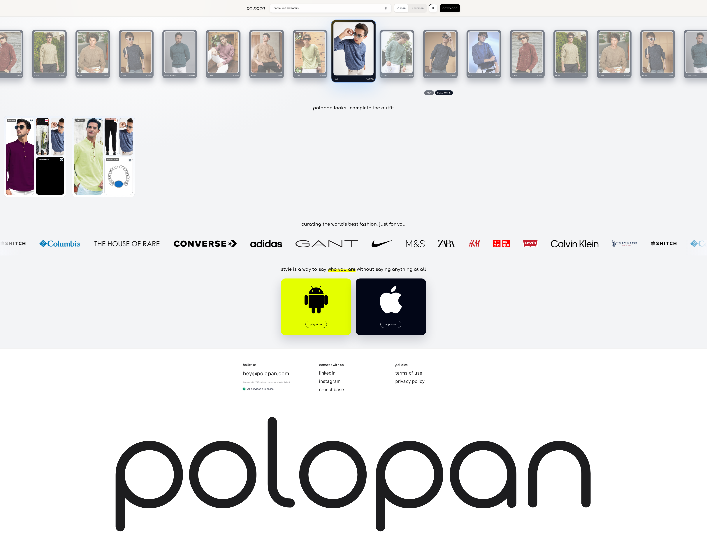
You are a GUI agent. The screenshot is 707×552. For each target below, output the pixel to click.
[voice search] (386, 8)
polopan (256, 8)
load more (444, 93)
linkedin (327, 373)
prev (429, 93)
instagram (330, 381)
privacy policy (410, 381)
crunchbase (331, 389)
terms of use (408, 373)
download (450, 8)
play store (316, 324)
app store (390, 324)
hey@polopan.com (266, 373)
